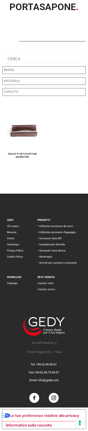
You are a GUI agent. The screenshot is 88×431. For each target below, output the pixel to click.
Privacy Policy (15, 250)
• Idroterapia (45, 256)
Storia (10, 238)
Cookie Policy (15, 256)
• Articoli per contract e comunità (57, 262)
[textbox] (45, 70)
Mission (11, 232)
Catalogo (12, 283)
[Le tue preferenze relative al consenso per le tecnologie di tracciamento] (79, 422)
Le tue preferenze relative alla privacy (44, 415)
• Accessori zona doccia (51, 250)
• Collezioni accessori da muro (55, 226)
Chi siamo (13, 226)
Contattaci (13, 244)
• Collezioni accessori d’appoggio (57, 232)
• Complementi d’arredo (51, 244)
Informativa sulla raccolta (29, 425)
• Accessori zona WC (50, 238)
